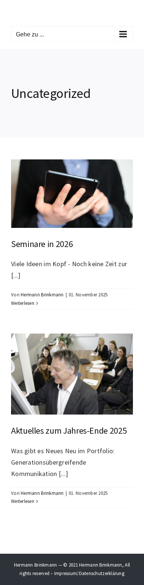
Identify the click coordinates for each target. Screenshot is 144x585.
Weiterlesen (22, 303)
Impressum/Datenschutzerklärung (89, 573)
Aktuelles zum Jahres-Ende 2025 (69, 430)
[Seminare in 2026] (72, 193)
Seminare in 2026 (42, 244)
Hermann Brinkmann (42, 295)
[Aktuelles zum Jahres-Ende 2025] (72, 374)
